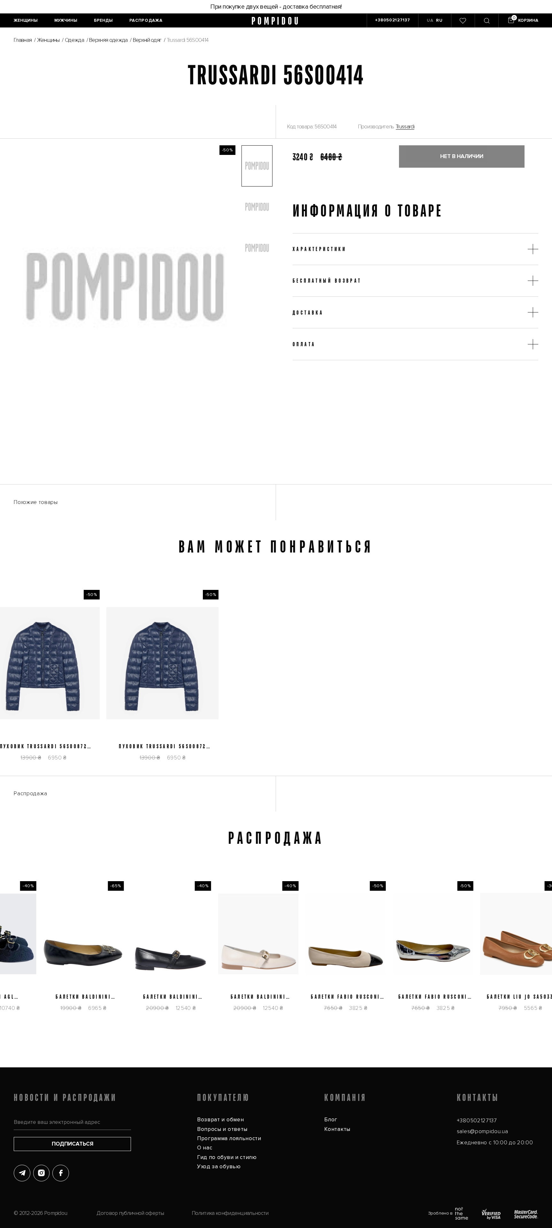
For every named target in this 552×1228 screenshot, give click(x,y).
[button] (256, 165)
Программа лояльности (229, 1138)
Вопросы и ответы (222, 1129)
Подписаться (72, 1143)
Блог (330, 1119)
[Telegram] (22, 1173)
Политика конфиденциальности (230, 1213)
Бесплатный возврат (327, 280)
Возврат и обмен (220, 1119)
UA (430, 20)
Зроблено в (440, 1213)
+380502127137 (477, 1120)
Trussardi (405, 126)
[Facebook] (60, 1173)
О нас (204, 1147)
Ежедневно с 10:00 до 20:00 (495, 1142)
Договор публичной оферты (130, 1213)
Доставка (308, 312)
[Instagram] (41, 1173)
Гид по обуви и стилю (227, 1157)
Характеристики (319, 248)
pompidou (276, 21)
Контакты (337, 1129)
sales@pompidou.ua (482, 1131)
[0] (463, 20)
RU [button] (439, 20)
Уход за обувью (219, 1166)
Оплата (304, 343)
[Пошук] (486, 20)
